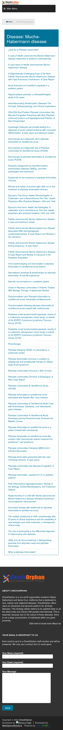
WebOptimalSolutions (12, 725)
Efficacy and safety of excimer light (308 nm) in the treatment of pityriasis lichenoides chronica (31, 188)
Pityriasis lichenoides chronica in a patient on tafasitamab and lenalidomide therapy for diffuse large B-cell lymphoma (30, 361)
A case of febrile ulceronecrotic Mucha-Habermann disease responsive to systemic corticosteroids (31, 57)
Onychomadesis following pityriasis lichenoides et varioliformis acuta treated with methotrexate (31, 307)
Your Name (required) (12, 653)
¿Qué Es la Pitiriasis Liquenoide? (23, 49)
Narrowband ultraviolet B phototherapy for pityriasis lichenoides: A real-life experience (32, 274)
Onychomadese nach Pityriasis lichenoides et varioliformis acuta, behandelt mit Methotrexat (29, 298)
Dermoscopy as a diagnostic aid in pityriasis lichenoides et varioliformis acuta (28, 140)
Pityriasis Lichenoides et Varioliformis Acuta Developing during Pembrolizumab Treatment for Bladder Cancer (30, 418)
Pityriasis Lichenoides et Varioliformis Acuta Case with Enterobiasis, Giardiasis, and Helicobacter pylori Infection (31, 406)
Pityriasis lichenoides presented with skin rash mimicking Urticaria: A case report (29, 458)
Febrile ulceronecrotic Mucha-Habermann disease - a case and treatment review (32, 220)
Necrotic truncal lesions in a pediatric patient (28, 281)
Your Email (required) (12, 662)
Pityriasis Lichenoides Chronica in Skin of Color (30, 370)
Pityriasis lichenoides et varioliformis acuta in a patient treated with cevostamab (29, 429)
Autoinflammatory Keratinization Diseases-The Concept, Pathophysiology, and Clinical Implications (32, 105)
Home (10, 22)
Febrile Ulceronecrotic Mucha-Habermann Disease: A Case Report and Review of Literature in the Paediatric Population (32, 254)
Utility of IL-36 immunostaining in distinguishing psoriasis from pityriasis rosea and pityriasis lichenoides (29, 543)
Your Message (9, 671)
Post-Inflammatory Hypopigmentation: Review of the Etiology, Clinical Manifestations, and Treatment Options (32, 486)
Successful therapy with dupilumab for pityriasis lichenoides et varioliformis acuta (30, 509)
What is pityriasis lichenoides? (22, 551)
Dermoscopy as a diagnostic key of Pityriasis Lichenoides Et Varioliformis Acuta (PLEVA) (28, 149)
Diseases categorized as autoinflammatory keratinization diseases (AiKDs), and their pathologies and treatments (28, 168)
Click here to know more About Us (45, 623)
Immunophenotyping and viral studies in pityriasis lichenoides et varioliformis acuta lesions (31, 265)
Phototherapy (14, 343)
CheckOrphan (25, 719)
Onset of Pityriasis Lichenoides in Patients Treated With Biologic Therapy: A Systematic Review (31, 289)
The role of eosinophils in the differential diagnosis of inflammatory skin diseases (31, 533)
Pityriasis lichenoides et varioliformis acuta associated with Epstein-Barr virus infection (28, 396)
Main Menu (12, 8)
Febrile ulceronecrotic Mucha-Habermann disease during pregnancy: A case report (31, 244)
